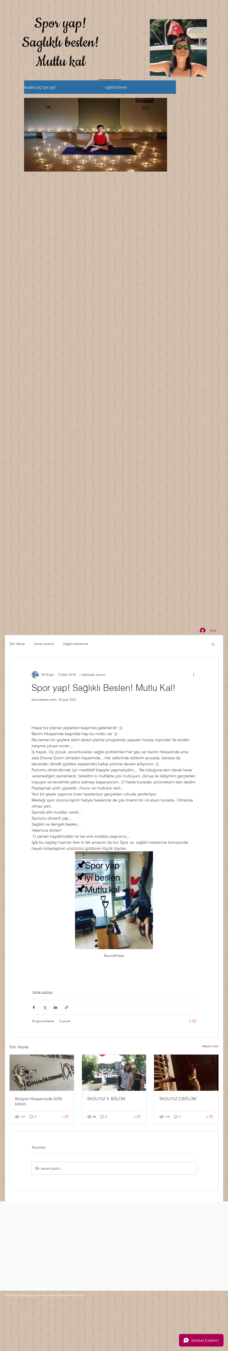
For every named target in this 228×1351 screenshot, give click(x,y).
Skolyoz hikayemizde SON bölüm (38, 1101)
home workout (44, 644)
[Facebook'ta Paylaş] (34, 1007)
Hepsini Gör (210, 1046)
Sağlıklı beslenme (75, 644)
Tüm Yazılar (17, 644)
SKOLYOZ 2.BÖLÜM (177, 1098)
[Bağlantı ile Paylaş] (66, 1007)
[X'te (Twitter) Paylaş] (45, 1007)
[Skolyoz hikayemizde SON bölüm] (42, 1073)
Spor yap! (60, 23)
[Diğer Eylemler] (193, 674)
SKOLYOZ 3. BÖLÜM (106, 1098)
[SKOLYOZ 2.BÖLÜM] (186, 1073)
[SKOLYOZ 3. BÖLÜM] (114, 1073)
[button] (213, 644)
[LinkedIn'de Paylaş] (55, 1007)
